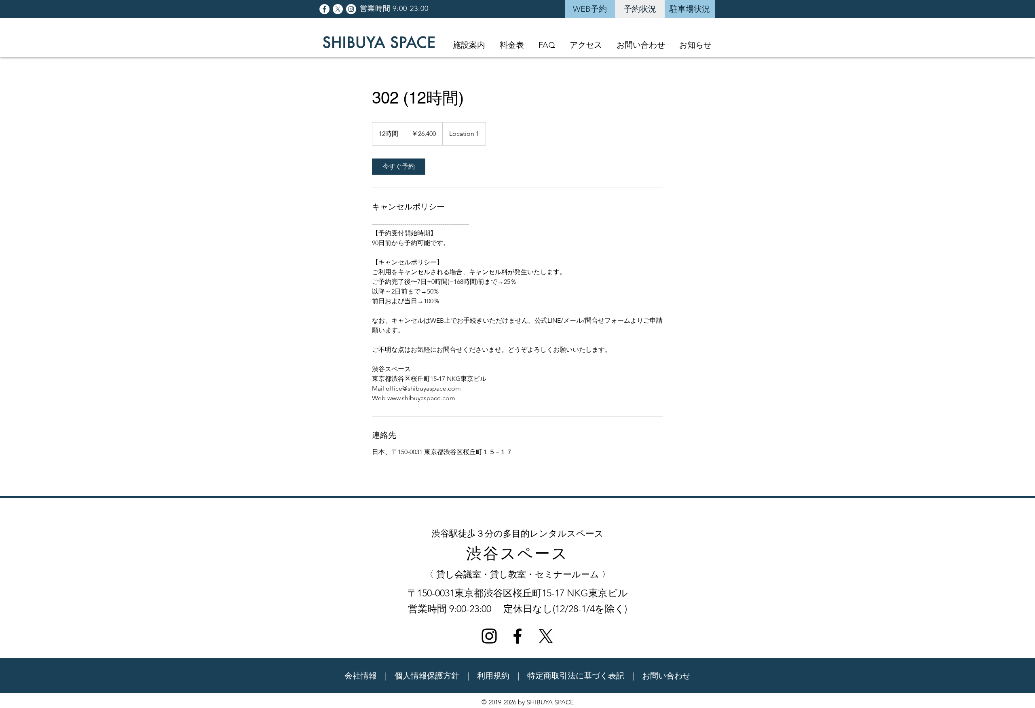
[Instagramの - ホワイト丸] (351, 9)
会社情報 (360, 676)
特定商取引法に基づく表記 (575, 676)
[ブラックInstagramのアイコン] (489, 636)
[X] (338, 9)
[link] (398, 167)
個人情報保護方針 (427, 676)
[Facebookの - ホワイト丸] (324, 9)
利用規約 (493, 676)
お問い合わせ (666, 676)
